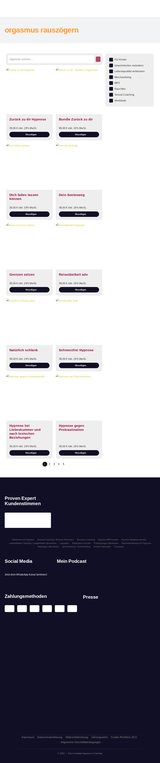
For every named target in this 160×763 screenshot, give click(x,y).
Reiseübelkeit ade (73, 274)
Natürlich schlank (23, 350)
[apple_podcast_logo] (86, 571)
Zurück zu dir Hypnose (27, 119)
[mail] (27, 568)
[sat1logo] (119, 683)
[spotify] (16, 568)
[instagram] (11, 568)
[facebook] (6, 568)
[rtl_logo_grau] (119, 672)
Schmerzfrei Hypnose (76, 350)
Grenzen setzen (22, 274)
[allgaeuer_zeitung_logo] (119, 723)
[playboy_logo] (119, 607)
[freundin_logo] (119, 656)
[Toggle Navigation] (145, 9)
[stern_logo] (119, 621)
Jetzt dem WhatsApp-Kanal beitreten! (26, 574)
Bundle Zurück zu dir (76, 119)
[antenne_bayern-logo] (119, 638)
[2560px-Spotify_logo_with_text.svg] (68, 571)
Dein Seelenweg (72, 195)
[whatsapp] (22, 568)
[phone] (32, 568)
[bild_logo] (119, 700)
